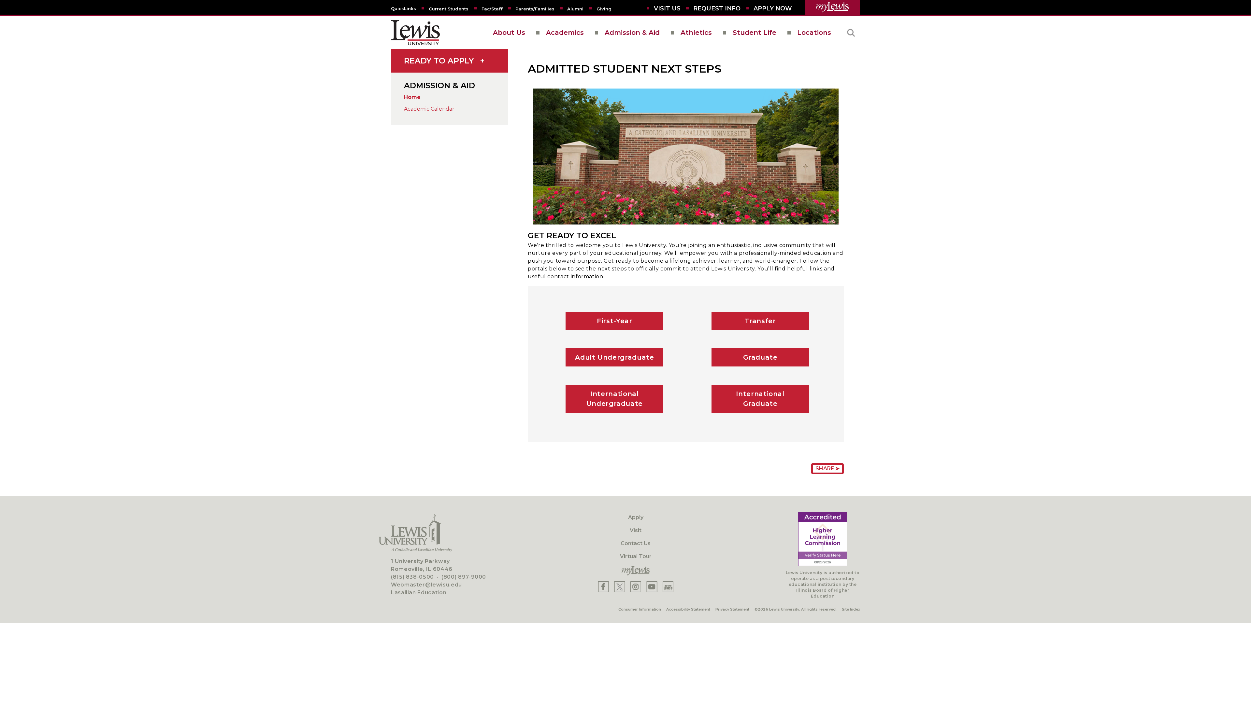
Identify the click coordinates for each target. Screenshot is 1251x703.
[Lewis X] (619, 586)
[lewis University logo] (415, 32)
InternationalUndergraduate (614, 398)
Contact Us (636, 543)
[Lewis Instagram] (635, 586)
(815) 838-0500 (412, 577)
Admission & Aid (632, 32)
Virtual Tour (636, 556)
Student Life (754, 32)
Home (412, 97)
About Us (509, 32)
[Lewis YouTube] (651, 586)
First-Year (614, 321)
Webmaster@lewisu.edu (426, 585)
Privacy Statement (732, 609)
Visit (635, 530)
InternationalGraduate (760, 398)
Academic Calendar (429, 109)
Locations (814, 32)
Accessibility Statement (688, 609)
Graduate (760, 357)
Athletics (696, 32)
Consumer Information (639, 609)
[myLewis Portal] (832, 7)
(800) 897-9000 (463, 577)
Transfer (760, 321)
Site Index (851, 609)
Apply (635, 517)
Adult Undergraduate (614, 357)
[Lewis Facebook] (603, 586)
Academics (565, 32)
